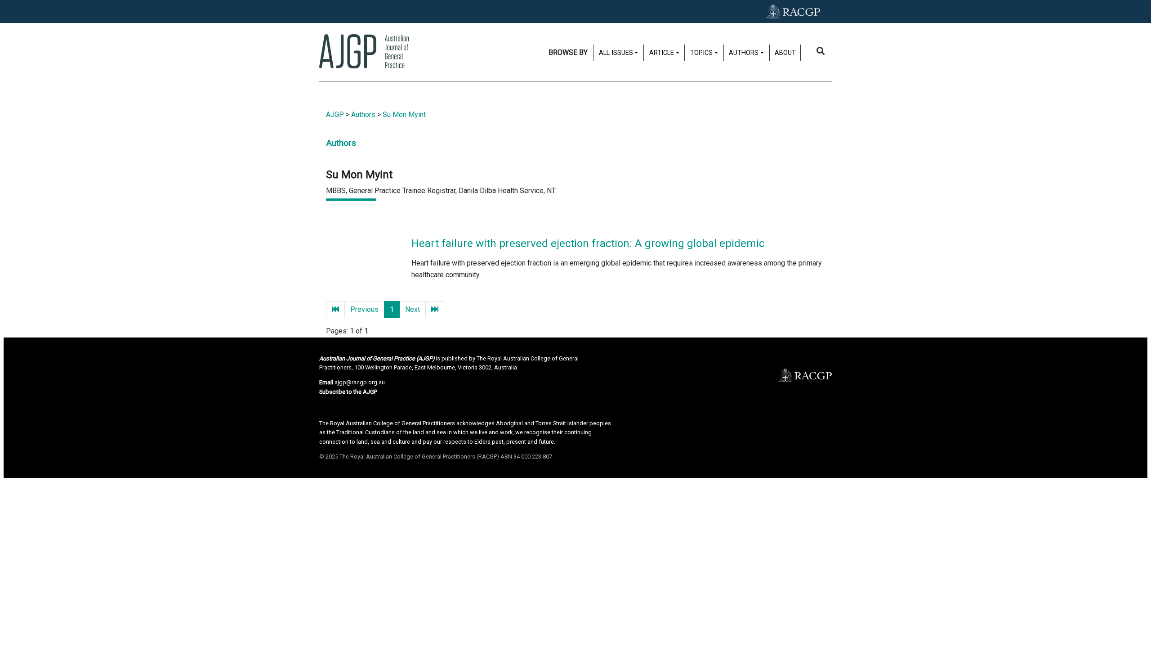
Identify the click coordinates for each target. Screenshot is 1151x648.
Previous (364, 309)
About (785, 53)
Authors (363, 114)
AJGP (335, 114)
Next (412, 309)
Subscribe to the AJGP (348, 391)
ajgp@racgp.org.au (360, 382)
